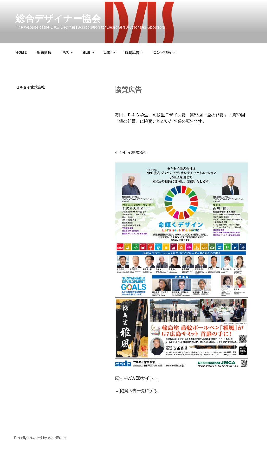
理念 (65, 52)
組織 (86, 52)
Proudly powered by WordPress (40, 438)
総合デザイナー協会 (58, 18)
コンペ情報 (162, 52)
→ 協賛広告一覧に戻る (136, 390)
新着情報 (44, 52)
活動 (107, 52)
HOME (21, 52)
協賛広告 (132, 52)
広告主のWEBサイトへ (136, 378)
